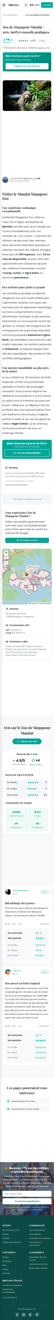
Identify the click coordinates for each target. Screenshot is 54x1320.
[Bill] (5, 180)
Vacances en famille (38, 1264)
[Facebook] (17, 1314)
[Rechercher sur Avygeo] (26, 5)
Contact (5, 1238)
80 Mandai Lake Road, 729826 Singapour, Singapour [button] (28, 47)
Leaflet (33, 603)
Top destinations (10, 15)
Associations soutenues (40, 1238)
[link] (27, 62)
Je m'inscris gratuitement (27, 1201)
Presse (5, 1234)
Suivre (44, 892)
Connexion (47, 5)
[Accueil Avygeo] (13, 5)
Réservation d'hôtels (38, 1268)
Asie (4, 1265)
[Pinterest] (36, 1314)
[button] (27, 574)
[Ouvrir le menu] (4, 5)
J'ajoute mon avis (28, 741)
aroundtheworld (20, 890)
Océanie (6, 1273)
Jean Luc (17, 970)
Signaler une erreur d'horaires (16, 485)
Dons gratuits (35, 1234)
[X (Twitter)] (30, 1314)
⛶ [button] (6, 563)
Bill (38, 178)
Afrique (5, 1257)
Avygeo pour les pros (11, 1242)
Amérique (6, 1261)
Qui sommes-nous (10, 1230)
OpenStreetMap (45, 603)
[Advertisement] (27, 142)
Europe (5, 1269)
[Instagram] (23, 1314)
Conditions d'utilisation (12, 1285)
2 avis (42, 40)
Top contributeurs (37, 1230)
